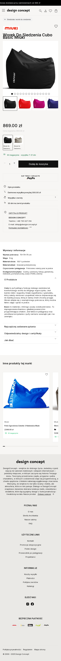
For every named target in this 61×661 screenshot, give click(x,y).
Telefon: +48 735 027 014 (20, 221)
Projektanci (30, 557)
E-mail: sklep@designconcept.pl (23, 224)
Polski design (30, 549)
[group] (26, 405)
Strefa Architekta (30, 515)
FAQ (30, 523)
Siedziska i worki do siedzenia (19, 19)
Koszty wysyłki (30, 574)
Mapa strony (39, 649)
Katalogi (30, 586)
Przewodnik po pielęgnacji (30, 553)
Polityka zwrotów (30, 582)
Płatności (31, 578)
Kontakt (30, 541)
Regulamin (27, 649)
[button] (12, 94)
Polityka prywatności (12, 649)
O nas (30, 511)
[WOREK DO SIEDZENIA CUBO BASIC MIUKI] (30, 68)
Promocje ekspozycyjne (30, 545)
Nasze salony (30, 519)
